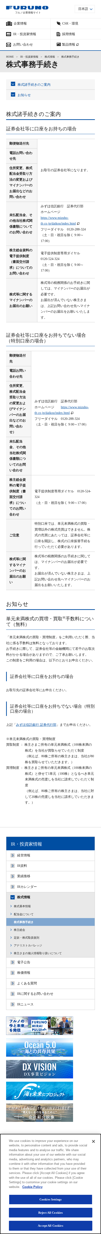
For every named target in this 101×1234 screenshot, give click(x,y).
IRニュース (25, 1004)
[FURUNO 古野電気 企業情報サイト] (27, 7)
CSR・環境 (70, 23)
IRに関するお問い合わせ (35, 994)
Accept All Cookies (50, 1225)
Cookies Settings (50, 1199)
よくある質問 (27, 983)
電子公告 (23, 962)
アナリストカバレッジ (28, 945)
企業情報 (20, 23)
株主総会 (19, 930)
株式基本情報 (22, 906)
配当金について (24, 914)
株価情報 (23, 972)
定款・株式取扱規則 (26, 937)
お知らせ (24, 95)
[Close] (93, 1141)
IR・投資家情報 (29, 56)
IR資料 (22, 866)
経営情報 (23, 855)
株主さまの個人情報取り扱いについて (38, 953)
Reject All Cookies (50, 1212)
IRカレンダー (27, 887)
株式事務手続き (24, 922)
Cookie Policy (32, 1187)
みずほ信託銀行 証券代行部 (36, 725)
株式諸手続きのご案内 (34, 84)
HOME (10, 56)
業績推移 (23, 876)
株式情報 (50, 56)
